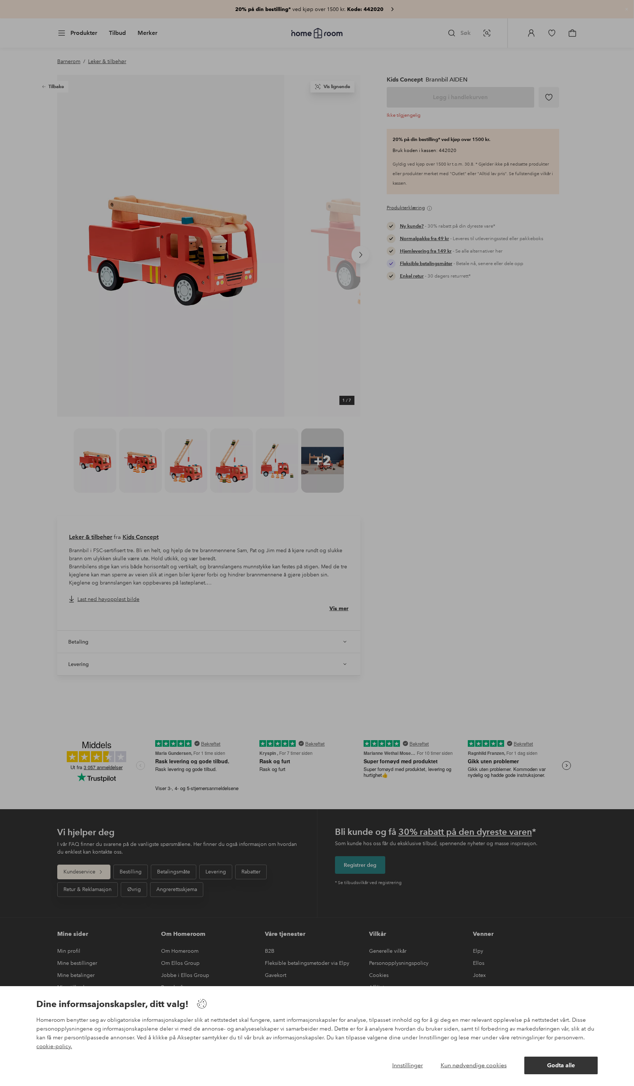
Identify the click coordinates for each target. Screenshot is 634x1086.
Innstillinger (407, 1065)
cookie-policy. (54, 1046)
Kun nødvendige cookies (474, 1065)
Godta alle (561, 1065)
